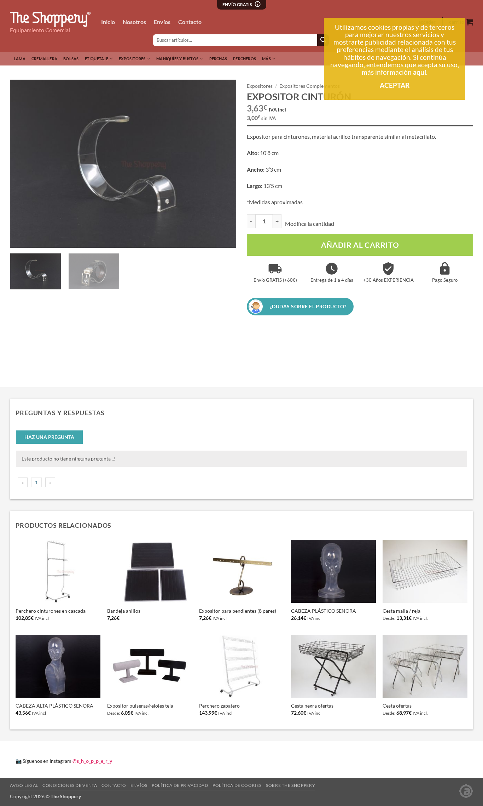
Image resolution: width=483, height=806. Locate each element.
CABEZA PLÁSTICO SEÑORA (323, 611)
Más (266, 58)
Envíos (162, 21)
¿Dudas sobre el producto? (308, 306)
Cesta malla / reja (401, 611)
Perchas (218, 58)
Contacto (190, 21)
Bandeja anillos (123, 611)
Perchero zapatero (219, 706)
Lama (19, 58)
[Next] (222, 164)
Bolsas (70, 58)
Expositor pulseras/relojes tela (140, 706)
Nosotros (134, 21)
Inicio (108, 21)
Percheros (244, 58)
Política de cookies (237, 785)
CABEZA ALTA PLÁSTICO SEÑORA (54, 706)
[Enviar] (323, 40)
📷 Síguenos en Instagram (64, 761)
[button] (19, 239)
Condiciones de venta (69, 785)
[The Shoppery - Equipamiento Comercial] (50, 19)
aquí (419, 72)
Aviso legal (24, 785)
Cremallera (44, 58)
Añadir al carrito (360, 244)
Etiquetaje (96, 58)
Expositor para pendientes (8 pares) (237, 611)
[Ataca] (466, 791)
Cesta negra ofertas (312, 706)
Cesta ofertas (397, 706)
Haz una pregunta (49, 437)
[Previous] (23, 164)
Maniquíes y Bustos (177, 58)
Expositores (132, 58)
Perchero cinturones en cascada (51, 611)
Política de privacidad (180, 785)
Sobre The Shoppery (290, 785)
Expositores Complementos (309, 86)
